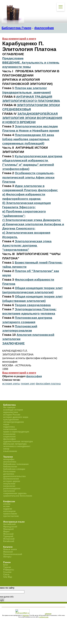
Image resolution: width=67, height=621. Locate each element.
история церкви (11, 481)
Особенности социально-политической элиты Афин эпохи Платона (28, 177)
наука (6, 424)
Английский (9, 524)
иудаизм (7, 509)
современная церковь (15, 493)
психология (9, 434)
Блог (5, 565)
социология (9, 436)
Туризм (7, 567)
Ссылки (7, 572)
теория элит (28, 383)
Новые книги (10, 549)
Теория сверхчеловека (33, 305)
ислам (6, 506)
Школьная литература (15, 444)
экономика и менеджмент (16, 446)
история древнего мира (15, 417)
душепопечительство (14, 476)
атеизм (6, 504)
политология (10, 429)
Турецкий (8, 536)
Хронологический (12, 554)
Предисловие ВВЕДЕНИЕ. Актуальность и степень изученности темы (30, 62)
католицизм (9, 511)
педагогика (9, 427)
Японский (8, 534)
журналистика (10, 412)
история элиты (11, 383)
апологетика (9, 461)
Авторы (7, 556)
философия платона (48, 383)
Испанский (8, 539)
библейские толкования (16, 464)
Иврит (6, 531)
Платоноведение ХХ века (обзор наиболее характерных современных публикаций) (28, 139)
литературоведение (13, 422)
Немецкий (8, 529)
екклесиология (11, 479)
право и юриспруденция (16, 431)
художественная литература (18, 441)
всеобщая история (13, 410)
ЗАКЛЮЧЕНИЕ (13, 343)
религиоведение (11, 488)
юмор (6, 448)
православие (10, 513)
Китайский (8, 541)
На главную (9, 407)
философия (44, 28)
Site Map (7, 577)
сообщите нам (43, 617)
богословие (9, 471)
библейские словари (14, 469)
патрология (9, 486)
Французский (10, 526)
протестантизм (11, 516)
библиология (10, 466)
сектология (9, 491)
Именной (8, 552)
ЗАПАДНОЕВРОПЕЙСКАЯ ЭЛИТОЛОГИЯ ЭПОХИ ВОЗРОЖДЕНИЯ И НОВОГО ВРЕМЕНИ (32, 118)
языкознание (10, 451)
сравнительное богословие (17, 496)
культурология (11, 419)
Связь (6, 574)
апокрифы (8, 459)
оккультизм (9, 483)
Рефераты (8, 569)
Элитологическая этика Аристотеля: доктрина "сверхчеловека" (27, 245)
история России (11, 414)
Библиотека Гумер (16, 28)
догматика (8, 474)
